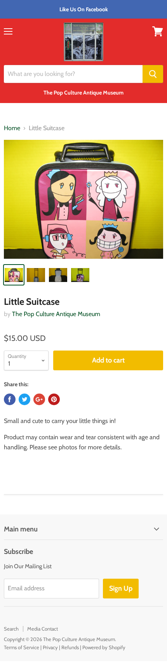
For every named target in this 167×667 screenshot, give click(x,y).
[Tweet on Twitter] (24, 399)
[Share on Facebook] (10, 399)
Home (12, 128)
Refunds (70, 647)
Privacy (50, 647)
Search (11, 629)
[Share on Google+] (39, 399)
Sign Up (120, 588)
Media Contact (42, 629)
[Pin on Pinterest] (54, 399)
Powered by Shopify (103, 647)
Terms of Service (21, 647)
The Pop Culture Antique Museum (56, 314)
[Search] (153, 74)
